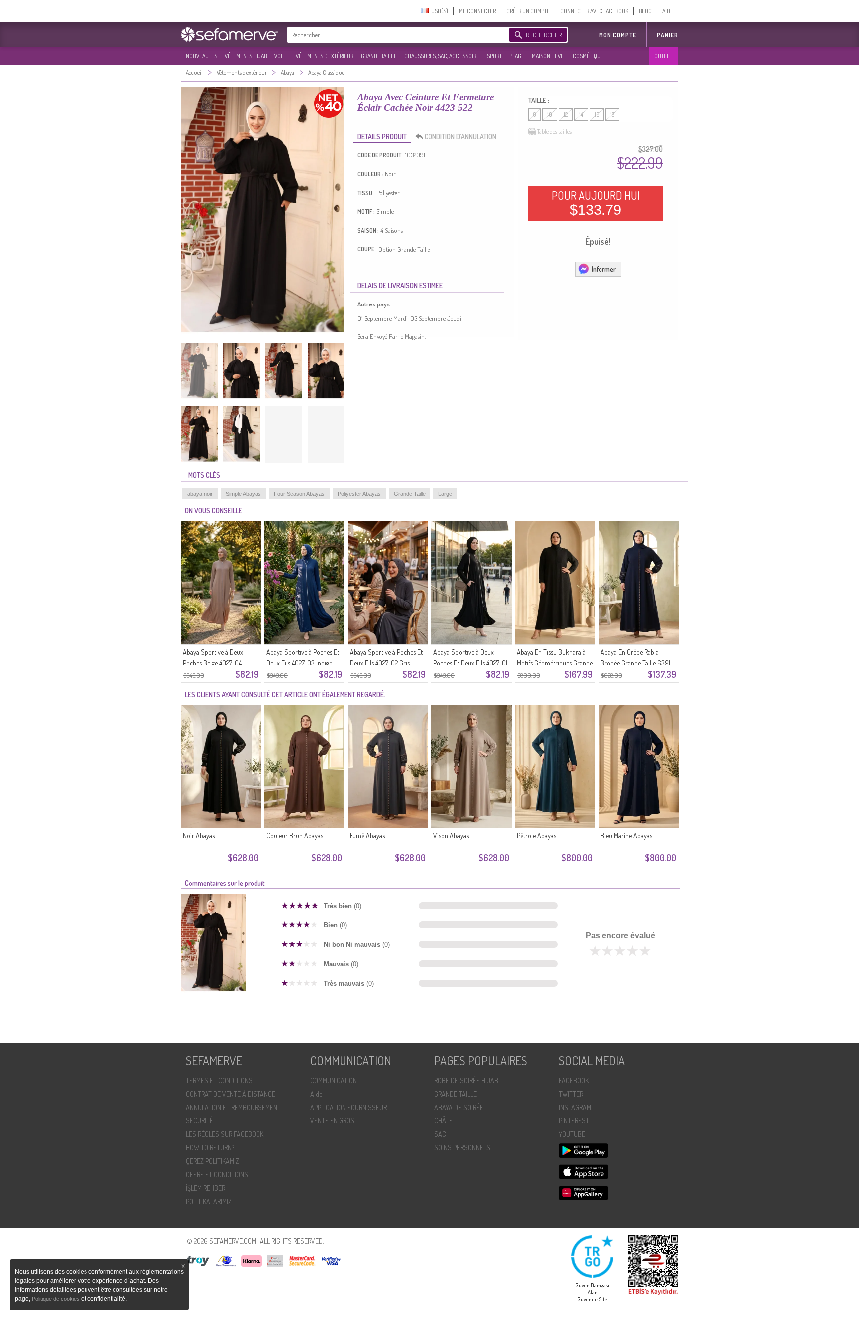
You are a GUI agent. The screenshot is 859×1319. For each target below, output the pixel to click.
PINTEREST (574, 1120)
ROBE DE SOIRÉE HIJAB (466, 1080)
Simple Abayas (243, 494)
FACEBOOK (574, 1080)
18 (612, 114)
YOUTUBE (572, 1134)
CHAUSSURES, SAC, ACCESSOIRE (441, 56)
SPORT (494, 56)
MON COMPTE (617, 35)
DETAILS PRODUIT (382, 136)
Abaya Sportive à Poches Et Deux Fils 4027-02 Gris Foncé (386, 663)
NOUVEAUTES (201, 56)
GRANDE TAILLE (379, 56)
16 (597, 114)
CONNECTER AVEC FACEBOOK (594, 11)
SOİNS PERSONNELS (462, 1147)
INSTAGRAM (575, 1107)
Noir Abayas (199, 835)
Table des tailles (554, 131)
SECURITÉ (199, 1120)
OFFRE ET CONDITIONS (217, 1174)
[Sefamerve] (231, 34)
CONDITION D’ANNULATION (460, 136)
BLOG (645, 11)
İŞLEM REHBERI (206, 1188)
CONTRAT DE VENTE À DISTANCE (230, 1094)
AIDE (667, 11)
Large (445, 494)
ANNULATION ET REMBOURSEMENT (233, 1107)
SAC (440, 1134)
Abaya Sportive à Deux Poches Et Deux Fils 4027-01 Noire (470, 663)
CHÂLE (443, 1120)
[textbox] (395, 35)
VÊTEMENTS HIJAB (246, 56)
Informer (604, 269)
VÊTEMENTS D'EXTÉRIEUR (324, 56)
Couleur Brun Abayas (294, 835)
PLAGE (516, 56)
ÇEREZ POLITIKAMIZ (212, 1161)
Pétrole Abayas (536, 835)
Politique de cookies (56, 1299)
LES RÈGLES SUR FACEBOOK (224, 1134)
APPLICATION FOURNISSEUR (348, 1107)
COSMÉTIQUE (588, 56)
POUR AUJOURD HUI (596, 203)
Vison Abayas (451, 835)
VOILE (281, 56)
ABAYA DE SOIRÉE (458, 1107)
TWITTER (571, 1094)
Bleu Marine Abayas (626, 835)
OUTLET (663, 56)
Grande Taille (410, 494)
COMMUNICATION (333, 1080)
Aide (316, 1094)
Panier (667, 35)
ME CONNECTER (477, 11)
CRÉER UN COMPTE (528, 11)
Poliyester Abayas (359, 494)
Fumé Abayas (367, 835)
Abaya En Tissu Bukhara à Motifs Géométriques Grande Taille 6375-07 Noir (555, 663)
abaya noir (200, 494)
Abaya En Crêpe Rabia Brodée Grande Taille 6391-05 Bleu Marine (637, 663)
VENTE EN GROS (332, 1120)
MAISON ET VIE (548, 56)
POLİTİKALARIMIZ (209, 1201)
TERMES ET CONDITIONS (219, 1080)
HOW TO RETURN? (210, 1147)
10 (549, 114)
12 (566, 114)
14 (581, 114)
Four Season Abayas (299, 494)
